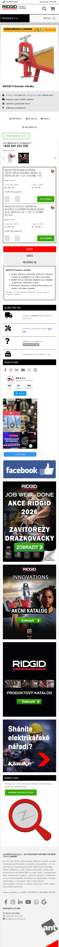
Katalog (32, 118)
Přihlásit (53, 2)
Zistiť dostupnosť (13, 191)
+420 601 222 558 (15, 146)
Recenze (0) (30, 127)
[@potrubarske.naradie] (10, 379)
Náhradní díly (9, 150)
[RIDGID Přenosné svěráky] (29, 57)
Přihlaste (10, 95)
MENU (47, 18)
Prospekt (16, 118)
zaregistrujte (32, 95)
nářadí (51, 864)
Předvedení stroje (16, 136)
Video (46, 118)
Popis (29, 249)
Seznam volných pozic (21, 792)
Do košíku (45, 199)
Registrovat (44, 2)
